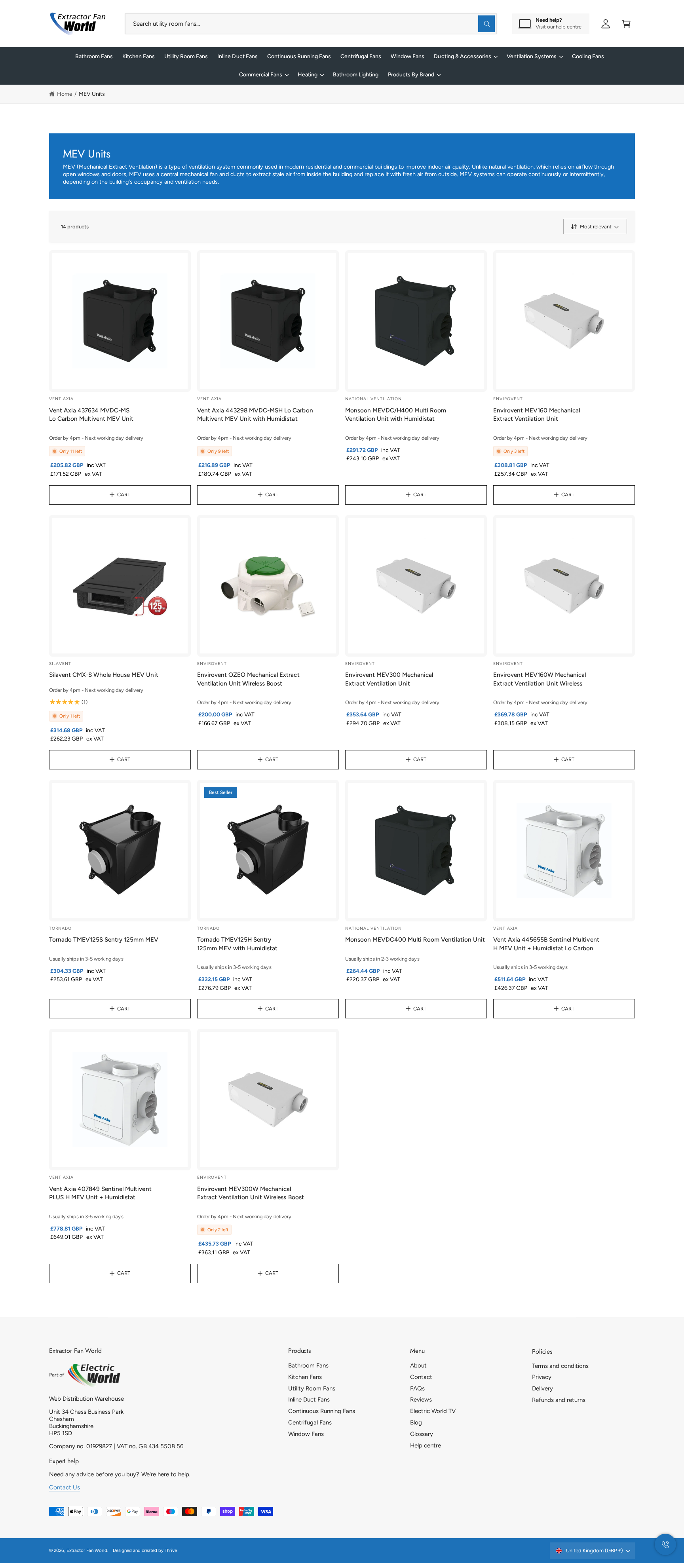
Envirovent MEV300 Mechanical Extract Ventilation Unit (389, 679)
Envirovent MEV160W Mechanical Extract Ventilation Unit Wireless (539, 679)
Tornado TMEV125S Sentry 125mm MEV (104, 939)
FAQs (417, 1388)
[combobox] (310, 23)
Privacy (541, 1377)
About (418, 1365)
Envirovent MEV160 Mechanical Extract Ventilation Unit (536, 414)
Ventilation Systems (532, 56)
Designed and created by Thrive (145, 1550)
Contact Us (64, 1487)
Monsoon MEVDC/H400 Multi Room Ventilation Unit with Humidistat (395, 414)
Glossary (421, 1434)
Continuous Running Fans (321, 1411)
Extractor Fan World (86, 1550)
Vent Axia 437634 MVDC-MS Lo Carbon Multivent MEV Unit (91, 414)
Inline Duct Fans (309, 1399)
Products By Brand (411, 74)
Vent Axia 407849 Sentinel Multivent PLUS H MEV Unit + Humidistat (100, 1193)
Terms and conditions (560, 1365)
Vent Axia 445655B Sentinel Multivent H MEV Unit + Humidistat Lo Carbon (546, 943)
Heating (307, 74)
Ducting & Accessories (462, 56)
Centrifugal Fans (310, 1422)
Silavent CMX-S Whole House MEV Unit (103, 674)
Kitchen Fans (305, 1377)
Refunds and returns (558, 1399)
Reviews (421, 1399)
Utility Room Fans (311, 1388)
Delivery (542, 1388)
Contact (421, 1377)
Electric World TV (433, 1411)
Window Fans (306, 1434)
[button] (626, 23)
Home (64, 94)
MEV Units (92, 94)
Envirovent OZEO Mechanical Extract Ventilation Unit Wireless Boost (248, 679)
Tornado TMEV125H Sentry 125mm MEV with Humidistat (237, 943)
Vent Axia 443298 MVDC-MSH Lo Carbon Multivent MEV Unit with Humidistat (255, 414)
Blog (416, 1422)
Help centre (425, 1445)
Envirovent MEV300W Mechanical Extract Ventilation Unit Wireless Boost (250, 1193)
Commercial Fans (260, 74)
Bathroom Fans (308, 1365)
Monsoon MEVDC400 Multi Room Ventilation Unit (415, 939)
